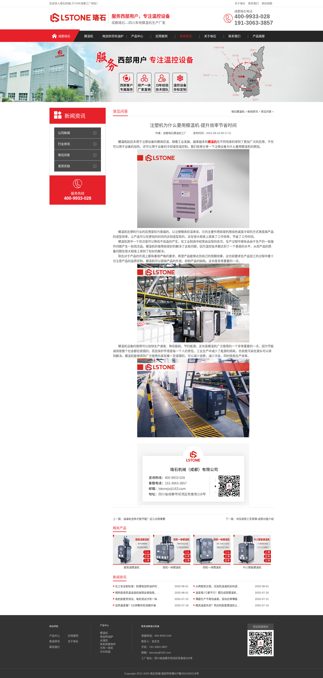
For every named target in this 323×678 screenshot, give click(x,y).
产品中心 (137, 36)
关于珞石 (240, 3)
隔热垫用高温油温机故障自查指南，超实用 (137, 592)
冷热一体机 (106, 647)
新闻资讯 (186, 36)
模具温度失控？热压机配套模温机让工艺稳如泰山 (218, 605)
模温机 (88, 36)
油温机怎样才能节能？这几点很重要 (144, 518)
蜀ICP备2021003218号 (185, 673)
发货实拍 (64, 166)
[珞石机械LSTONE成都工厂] (78, 23)
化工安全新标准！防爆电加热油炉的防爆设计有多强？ (137, 586)
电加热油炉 (106, 636)
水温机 (104, 640)
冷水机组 (105, 651)
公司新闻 (64, 133)
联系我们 (253, 3)
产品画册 (259, 36)
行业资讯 (64, 144)
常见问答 (64, 155)
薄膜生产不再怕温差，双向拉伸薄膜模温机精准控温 (218, 599)
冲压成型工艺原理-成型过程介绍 (255, 518)
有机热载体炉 (108, 644)
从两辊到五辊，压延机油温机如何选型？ (218, 586)
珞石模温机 (237, 111)
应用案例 (161, 36)
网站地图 (267, 3)
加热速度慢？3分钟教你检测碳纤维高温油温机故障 (137, 605)
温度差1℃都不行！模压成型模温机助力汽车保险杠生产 (218, 592)
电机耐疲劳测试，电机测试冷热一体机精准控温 (137, 599)
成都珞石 (64, 36)
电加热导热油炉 (112, 36)
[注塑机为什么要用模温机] (193, 227)
